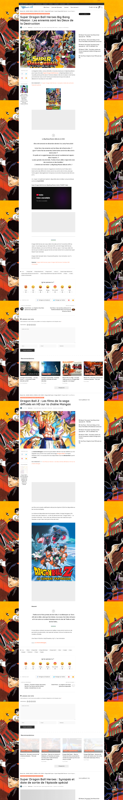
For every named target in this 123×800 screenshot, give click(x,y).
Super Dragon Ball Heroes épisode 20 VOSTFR (51, 273)
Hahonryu (30, 27)
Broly (28, 650)
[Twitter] (26, 74)
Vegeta (42, 652)
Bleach (65, 374)
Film (49, 374)
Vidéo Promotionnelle (26, 275)
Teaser (65, 273)
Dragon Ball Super (25, 13)
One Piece (45, 750)
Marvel (23, 374)
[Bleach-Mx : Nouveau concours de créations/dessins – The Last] (93, 368)
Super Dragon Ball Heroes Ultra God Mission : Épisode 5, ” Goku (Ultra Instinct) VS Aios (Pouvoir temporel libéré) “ (24, 100)
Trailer (71, 273)
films (60, 650)
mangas (23, 652)
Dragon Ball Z (34, 397)
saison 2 (56, 271)
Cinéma (44, 374)
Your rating (23, 324)
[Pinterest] (22, 78)
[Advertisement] (53, 120)
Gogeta (65, 650)
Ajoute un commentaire (63, 27)
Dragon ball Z (49, 271)
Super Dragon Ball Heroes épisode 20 (30, 273)
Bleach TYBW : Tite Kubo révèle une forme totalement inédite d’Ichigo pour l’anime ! (90, 51)
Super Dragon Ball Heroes (43, 13)
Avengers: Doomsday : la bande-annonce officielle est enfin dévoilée (50, 379)
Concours (92, 374)
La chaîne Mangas (40, 642)
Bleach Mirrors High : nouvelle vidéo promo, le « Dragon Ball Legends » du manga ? (71, 379)
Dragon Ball (29, 271)
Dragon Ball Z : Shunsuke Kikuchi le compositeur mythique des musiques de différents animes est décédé (24, 479)
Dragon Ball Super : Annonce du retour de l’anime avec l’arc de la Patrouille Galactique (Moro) (93, 756)
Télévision (41, 397)
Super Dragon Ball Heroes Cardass (57, 262)
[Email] (26, 78)
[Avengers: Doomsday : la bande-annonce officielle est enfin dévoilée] (51, 368)
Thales (36, 652)
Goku (70, 650)
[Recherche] (102, 7)
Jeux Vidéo (33, 13)
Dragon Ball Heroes (41, 262)
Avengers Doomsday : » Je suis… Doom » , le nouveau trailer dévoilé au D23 (29, 379)
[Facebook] (22, 74)
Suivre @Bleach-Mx (84, 400)
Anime (65, 750)
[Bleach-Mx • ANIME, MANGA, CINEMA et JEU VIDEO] (26, 7)
